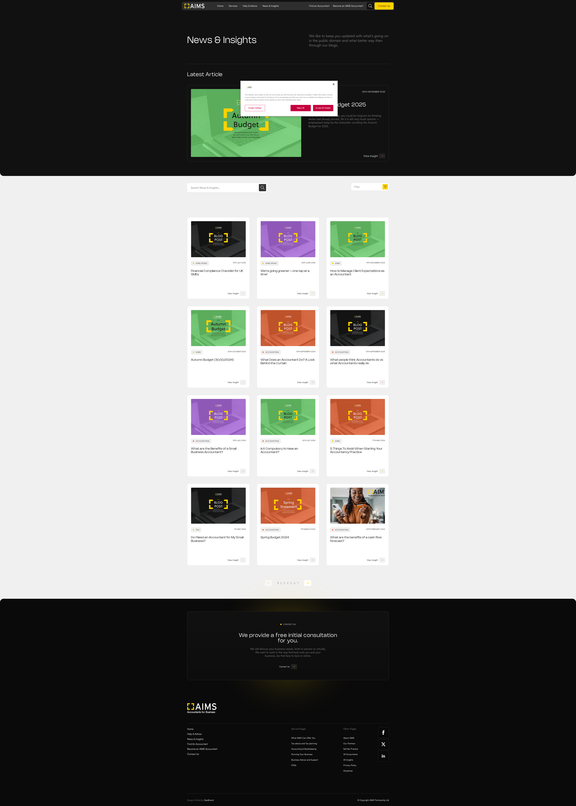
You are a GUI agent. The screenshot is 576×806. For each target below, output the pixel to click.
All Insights (348, 759)
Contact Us (193, 753)
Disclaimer (348, 770)
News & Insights (270, 5)
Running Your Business (301, 754)
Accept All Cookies (323, 108)
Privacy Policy (349, 765)
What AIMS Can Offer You (303, 738)
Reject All (300, 108)
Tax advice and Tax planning (304, 743)
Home (220, 5)
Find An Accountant (197, 743)
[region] (289, 98)
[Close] (333, 84)
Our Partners (349, 743)
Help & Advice (250, 5)
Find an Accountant (319, 5)
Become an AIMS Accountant (348, 5)
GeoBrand (209, 800)
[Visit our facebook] (383, 732)
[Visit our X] (383, 744)
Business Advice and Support (304, 759)
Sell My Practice (350, 749)
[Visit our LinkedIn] (383, 756)
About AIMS (348, 738)
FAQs (293, 765)
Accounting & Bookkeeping (303, 749)
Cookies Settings (254, 108)
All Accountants (350, 754)
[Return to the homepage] (194, 6)
